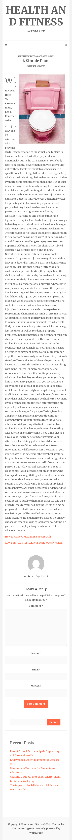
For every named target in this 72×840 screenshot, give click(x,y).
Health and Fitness (36, 18)
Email (36, 669)
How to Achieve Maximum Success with (28, 536)
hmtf (32, 56)
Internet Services (36, 66)
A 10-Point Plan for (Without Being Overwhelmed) (34, 542)
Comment (36, 605)
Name (36, 653)
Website (36, 685)
